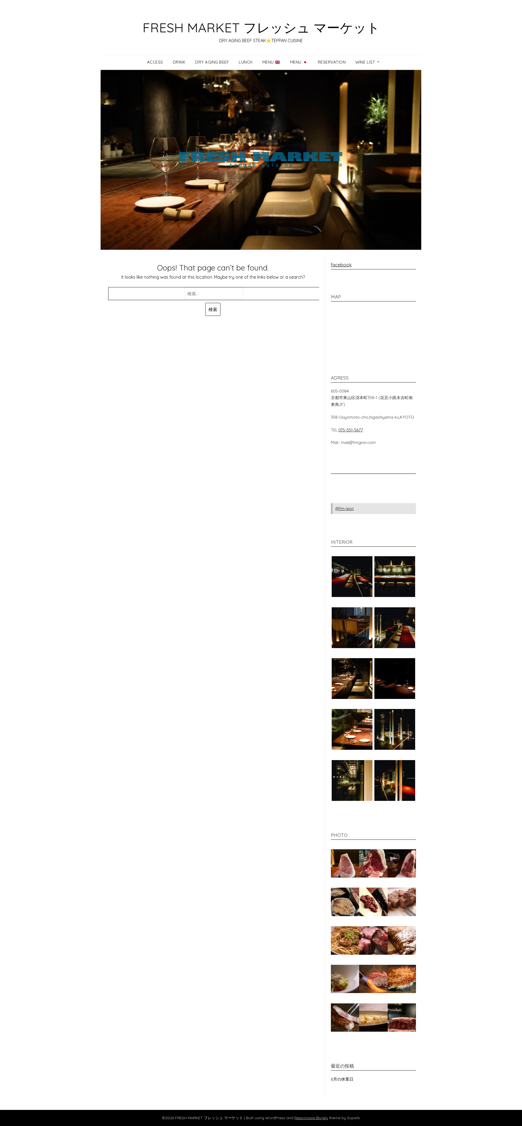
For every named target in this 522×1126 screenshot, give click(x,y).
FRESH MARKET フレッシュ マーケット (261, 27)
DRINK (179, 62)
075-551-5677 (350, 430)
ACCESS (155, 62)
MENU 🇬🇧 (271, 62)
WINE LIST (365, 62)
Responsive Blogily (311, 1117)
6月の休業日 (342, 1079)
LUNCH (246, 62)
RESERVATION (332, 62)
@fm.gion (344, 508)
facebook (341, 264)
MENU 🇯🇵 (299, 62)
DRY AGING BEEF (212, 62)
